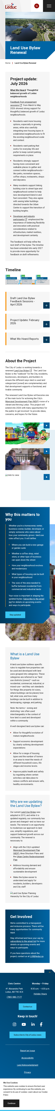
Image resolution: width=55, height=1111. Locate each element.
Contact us (27, 1007)
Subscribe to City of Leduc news (27, 1035)
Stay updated (15, 615)
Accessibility (27, 1058)
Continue (11, 1103)
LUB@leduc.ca (36, 956)
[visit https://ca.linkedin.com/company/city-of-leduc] (33, 1025)
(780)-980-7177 (14, 997)
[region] (27, 1095)
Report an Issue (27, 1050)
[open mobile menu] (49, 6)
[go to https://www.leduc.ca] (11, 6)
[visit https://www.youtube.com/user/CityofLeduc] (24, 1025)
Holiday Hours (40, 994)
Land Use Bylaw (21, 370)
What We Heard (18, 90)
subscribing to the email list (23, 941)
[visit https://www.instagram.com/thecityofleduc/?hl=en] (14, 1025)
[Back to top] (49, 974)
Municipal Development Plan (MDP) (22, 401)
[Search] (36, 6)
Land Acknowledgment (27, 1065)
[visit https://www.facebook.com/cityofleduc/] (41, 1025)
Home (7, 63)
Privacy (27, 1072)
